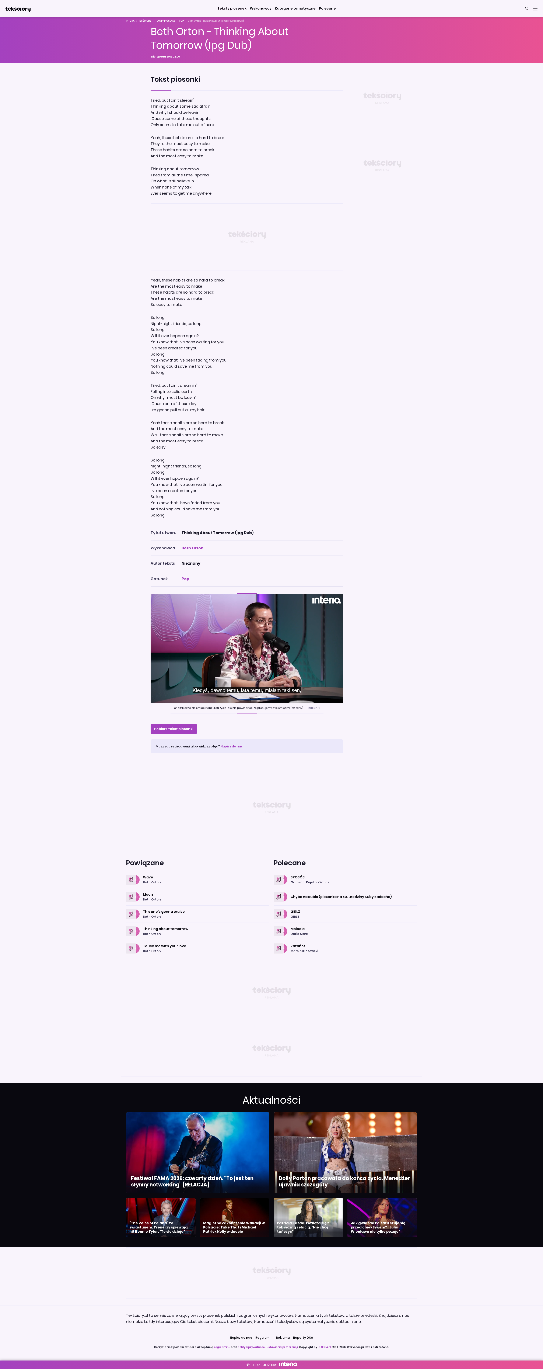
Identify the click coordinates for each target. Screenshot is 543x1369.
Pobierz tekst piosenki (173, 728)
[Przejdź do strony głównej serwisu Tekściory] (18, 8)
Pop (181, 21)
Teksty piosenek (165, 21)
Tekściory (145, 21)
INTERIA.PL (325, 1347)
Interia (130, 21)
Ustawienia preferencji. (282, 1347)
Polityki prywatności (251, 1347)
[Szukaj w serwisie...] (527, 8)
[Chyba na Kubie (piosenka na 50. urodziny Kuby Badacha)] (345, 892)
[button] (232, 8)
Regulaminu (222, 1347)
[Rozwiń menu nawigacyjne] (535, 8)
